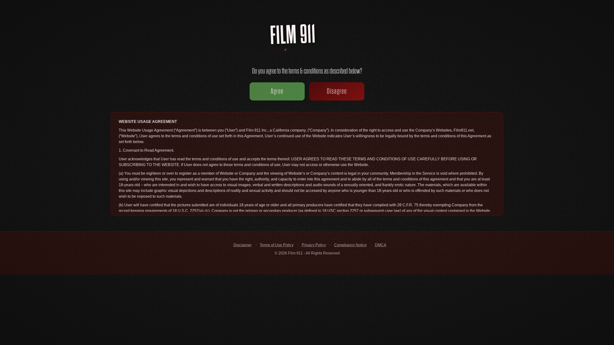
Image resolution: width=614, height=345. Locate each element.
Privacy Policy (314, 245)
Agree (277, 91)
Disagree (337, 91)
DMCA (380, 245)
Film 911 (312, 39)
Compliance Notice (350, 245)
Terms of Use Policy (277, 245)
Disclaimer (242, 245)
